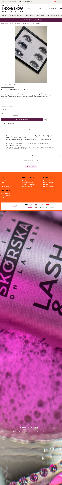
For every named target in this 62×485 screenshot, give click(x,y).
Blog (2, 184)
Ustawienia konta (5, 195)
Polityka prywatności (48, 186)
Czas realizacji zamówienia (28, 184)
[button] (40, 8)
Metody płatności (26, 180)
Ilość (2, 113)
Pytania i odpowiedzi (48, 182)
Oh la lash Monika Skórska (7, 87)
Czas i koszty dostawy (27, 182)
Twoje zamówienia (6, 193)
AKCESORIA (17, 23)
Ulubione (3, 197)
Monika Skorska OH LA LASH (7, 23)
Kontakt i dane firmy (6, 180)
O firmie (3, 182)
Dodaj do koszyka (22, 120)
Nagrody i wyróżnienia (6, 186)
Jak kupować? (46, 180)
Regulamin (45, 184)
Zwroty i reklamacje (27, 186)
